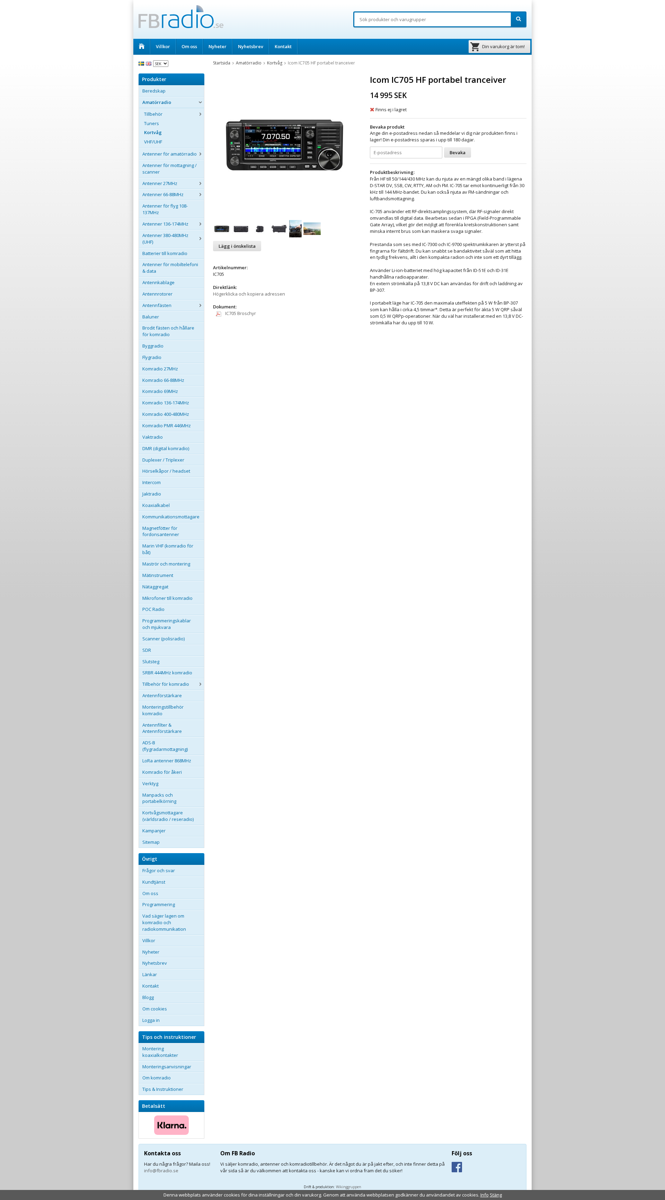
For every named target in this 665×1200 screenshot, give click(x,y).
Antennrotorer (157, 294)
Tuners (151, 123)
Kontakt (283, 46)
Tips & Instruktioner (162, 1089)
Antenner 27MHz (159, 183)
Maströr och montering (166, 564)
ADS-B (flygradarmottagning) (165, 745)
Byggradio (152, 346)
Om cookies (154, 1009)
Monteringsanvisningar (166, 1066)
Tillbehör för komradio (165, 684)
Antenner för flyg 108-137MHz (165, 209)
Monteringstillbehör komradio (163, 710)
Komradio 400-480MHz (165, 414)
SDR (146, 650)
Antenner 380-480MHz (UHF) (165, 238)
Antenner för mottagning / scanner (169, 168)
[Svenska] (142, 63)
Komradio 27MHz (160, 369)
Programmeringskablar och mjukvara (166, 623)
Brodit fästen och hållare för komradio (168, 331)
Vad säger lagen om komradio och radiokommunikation (164, 922)
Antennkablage (158, 282)
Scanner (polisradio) (163, 639)
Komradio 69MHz (160, 391)
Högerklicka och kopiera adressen (249, 294)
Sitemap (151, 842)
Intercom (151, 482)
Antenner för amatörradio (169, 154)
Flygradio (151, 357)
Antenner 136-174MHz (165, 224)
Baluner (150, 317)
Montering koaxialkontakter (160, 1051)
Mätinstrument (157, 575)
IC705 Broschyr (240, 313)
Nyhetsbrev (250, 46)
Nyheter (218, 46)
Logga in (151, 1020)
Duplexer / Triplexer (163, 460)
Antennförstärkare (162, 695)
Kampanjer (154, 830)
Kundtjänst (153, 882)
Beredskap (154, 91)
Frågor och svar (158, 870)
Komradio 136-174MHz (165, 403)
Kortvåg (153, 132)
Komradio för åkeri (162, 772)
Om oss (189, 46)
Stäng (496, 1195)
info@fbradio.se (161, 1170)
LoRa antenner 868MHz (166, 760)
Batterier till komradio (164, 253)
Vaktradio (152, 437)
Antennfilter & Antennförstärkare (162, 728)
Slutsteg (150, 661)
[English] (149, 63)
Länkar (149, 974)
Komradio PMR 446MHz (166, 425)
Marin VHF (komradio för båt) (167, 549)
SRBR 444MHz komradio (167, 672)
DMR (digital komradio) (165, 448)
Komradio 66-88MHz (163, 380)
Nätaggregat (155, 587)
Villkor (163, 46)
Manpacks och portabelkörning (159, 798)
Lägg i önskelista (237, 246)
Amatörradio (156, 102)
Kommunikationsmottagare (171, 517)
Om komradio (156, 1078)
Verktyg (150, 783)
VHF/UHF (153, 142)
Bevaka (458, 152)
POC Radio (153, 609)
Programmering (158, 904)
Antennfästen (156, 305)
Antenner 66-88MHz (163, 194)
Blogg (148, 997)
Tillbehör (153, 114)
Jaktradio (151, 494)
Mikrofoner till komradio (167, 598)
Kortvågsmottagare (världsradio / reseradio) (168, 815)
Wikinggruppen (348, 1186)
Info (484, 1195)
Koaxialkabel (156, 505)
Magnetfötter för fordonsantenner (160, 531)
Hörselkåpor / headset (166, 471)
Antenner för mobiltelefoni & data (170, 267)
